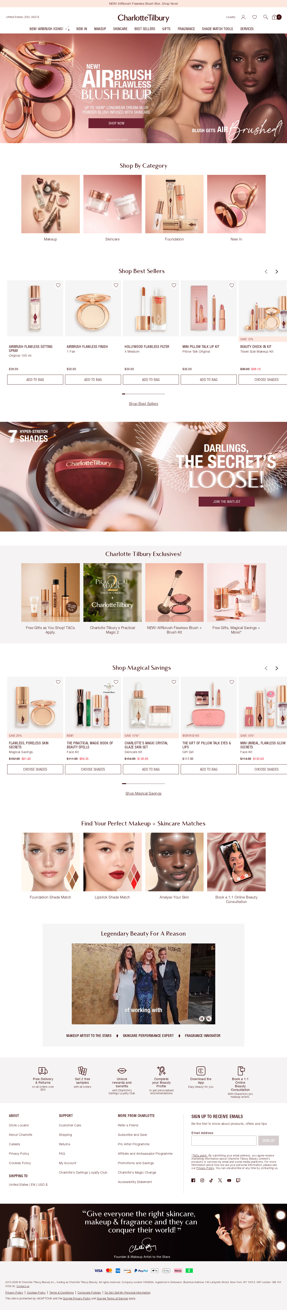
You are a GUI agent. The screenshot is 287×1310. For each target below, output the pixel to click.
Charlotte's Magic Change (137, 1172)
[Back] (265, 272)
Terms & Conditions (61, 1292)
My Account (67, 1163)
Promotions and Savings (136, 1163)
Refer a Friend (128, 1125)
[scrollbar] (143, 783)
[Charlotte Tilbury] (144, 17)
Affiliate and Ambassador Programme (145, 1153)
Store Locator (19, 1125)
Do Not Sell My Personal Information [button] (127, 1292)
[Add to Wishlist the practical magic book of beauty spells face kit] (116, 681)
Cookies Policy (20, 1163)
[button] (265, 17)
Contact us (23, 1286)
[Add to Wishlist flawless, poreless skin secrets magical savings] (58, 681)
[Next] (276, 272)
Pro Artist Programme (134, 1144)
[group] (32, 334)
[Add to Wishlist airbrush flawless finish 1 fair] (116, 285)
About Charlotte (20, 1135)
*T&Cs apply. (199, 1155)
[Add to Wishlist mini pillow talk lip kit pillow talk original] (231, 285)
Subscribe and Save (132, 1135)
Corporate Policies (89, 1292)
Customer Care (70, 1125)
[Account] (243, 17)
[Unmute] (209, 1018)
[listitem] (50, 29)
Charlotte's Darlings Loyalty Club (83, 1172)
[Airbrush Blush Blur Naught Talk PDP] (143, 88)
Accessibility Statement (135, 1182)
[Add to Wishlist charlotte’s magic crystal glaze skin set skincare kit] (173, 681)
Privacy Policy (19, 1153)
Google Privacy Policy (77, 1298)
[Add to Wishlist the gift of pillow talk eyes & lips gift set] (231, 681)
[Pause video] (201, 1018)
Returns (64, 1144)
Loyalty (231, 17)
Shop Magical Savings (144, 793)
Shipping (65, 1135)
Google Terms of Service (112, 1298)
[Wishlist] (254, 17)
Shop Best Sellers (143, 404)
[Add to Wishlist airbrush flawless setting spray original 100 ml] (58, 285)
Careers (14, 1144)
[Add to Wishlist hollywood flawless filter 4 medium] (173, 285)
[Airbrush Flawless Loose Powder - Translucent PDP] (143, 477)
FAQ (62, 1153)
